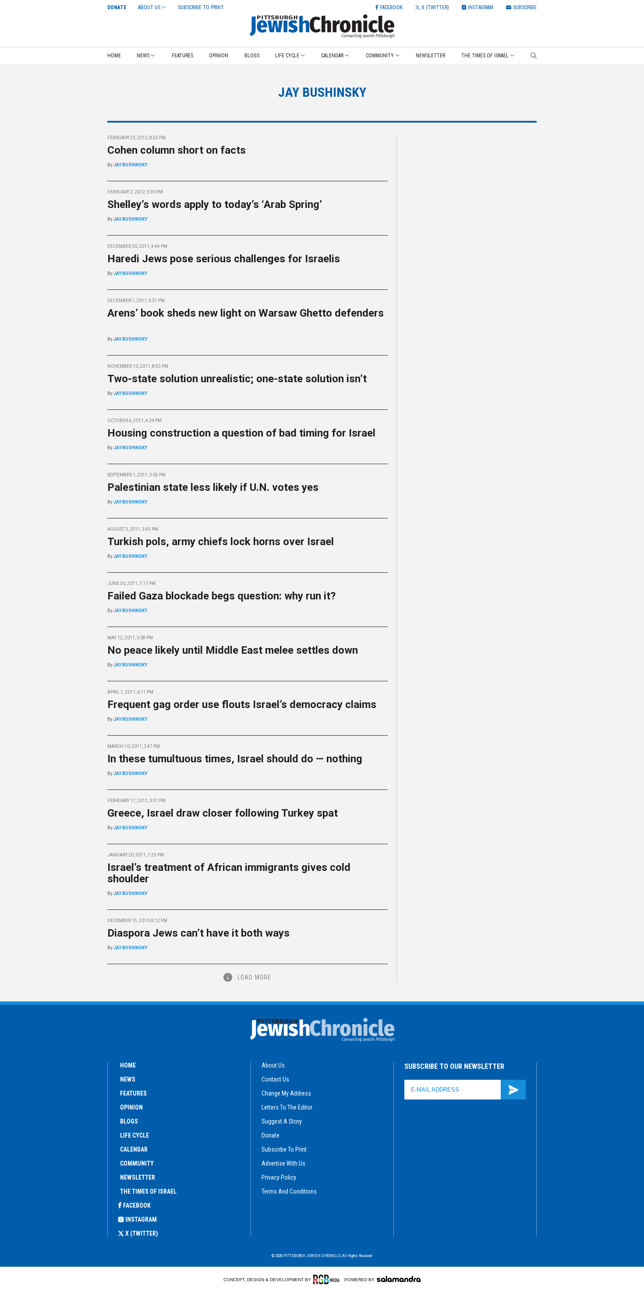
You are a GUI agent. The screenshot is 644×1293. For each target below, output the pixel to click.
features (133, 1093)
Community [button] (380, 56)
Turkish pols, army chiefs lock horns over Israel (220, 542)
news (127, 1079)
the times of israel (148, 1191)
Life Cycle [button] (287, 56)
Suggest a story (282, 1121)
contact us (275, 1079)
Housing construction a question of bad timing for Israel (241, 433)
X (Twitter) (141, 1233)
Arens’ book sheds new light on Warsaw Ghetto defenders (245, 319)
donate (271, 1135)
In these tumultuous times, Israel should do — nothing (234, 759)
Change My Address (286, 1093)
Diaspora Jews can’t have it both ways (198, 933)
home (128, 1065)
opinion (131, 1107)
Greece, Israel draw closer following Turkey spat (222, 813)
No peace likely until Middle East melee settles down (232, 650)
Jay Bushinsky (130, 164)
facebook (137, 1205)
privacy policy (279, 1177)
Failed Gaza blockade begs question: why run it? (221, 596)
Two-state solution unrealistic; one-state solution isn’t (237, 379)
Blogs (251, 56)
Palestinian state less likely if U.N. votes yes (212, 487)
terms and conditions (289, 1191)
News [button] (143, 56)
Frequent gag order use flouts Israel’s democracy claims (241, 704)
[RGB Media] (328, 1279)
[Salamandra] (399, 1279)
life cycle (134, 1135)
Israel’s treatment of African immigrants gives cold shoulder (228, 873)
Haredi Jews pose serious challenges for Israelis (226, 259)
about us (273, 1065)
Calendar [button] (332, 56)
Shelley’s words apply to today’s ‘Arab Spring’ (217, 204)
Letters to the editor (287, 1107)
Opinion (218, 56)
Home (114, 56)
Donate (117, 7)
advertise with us (283, 1163)
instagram (141, 1219)
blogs (129, 1121)
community (137, 1163)
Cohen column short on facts (179, 150)
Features (182, 56)
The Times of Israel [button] (485, 56)
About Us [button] (149, 7)
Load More (254, 977)
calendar (134, 1149)
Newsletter (430, 56)
